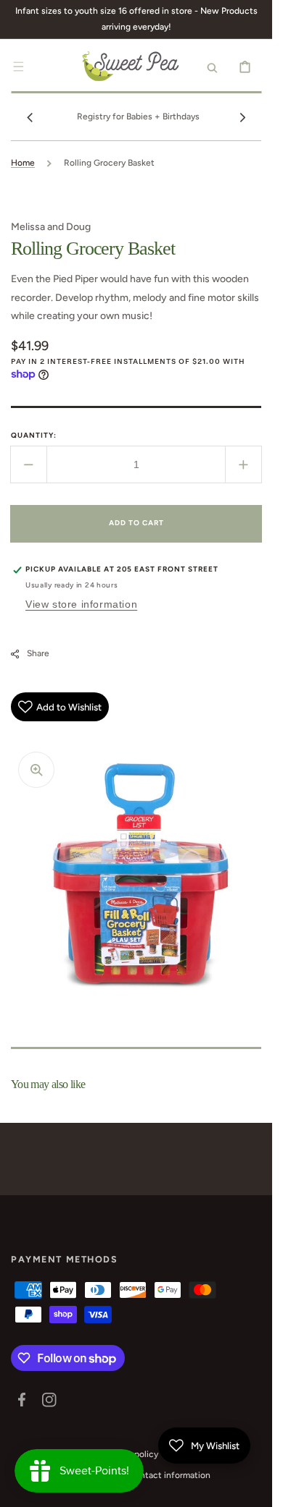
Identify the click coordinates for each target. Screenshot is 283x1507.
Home (23, 163)
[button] (18, 66)
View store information (81, 604)
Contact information (169, 1475)
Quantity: (34, 435)
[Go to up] (253, 1488)
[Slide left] (30, 117)
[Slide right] (242, 117)
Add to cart (136, 522)
